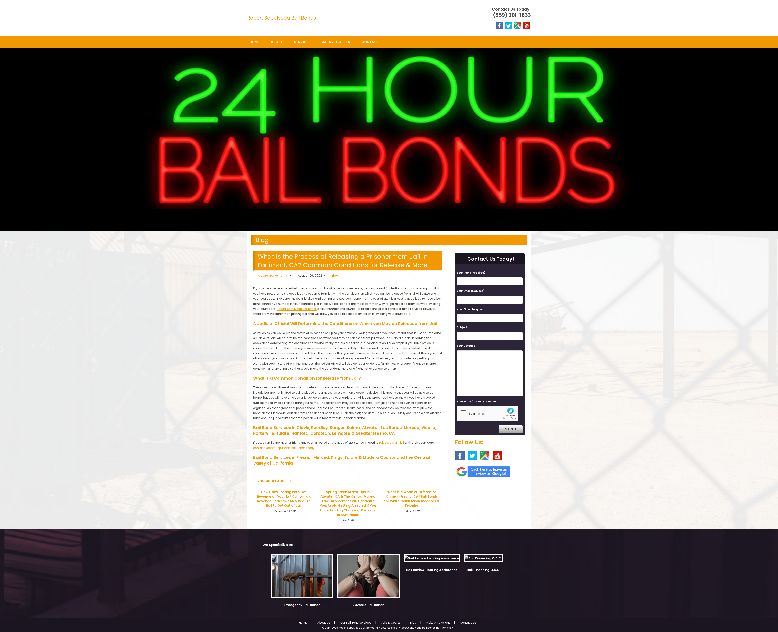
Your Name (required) (471, 272)
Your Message (466, 345)
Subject (462, 327)
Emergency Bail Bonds (302, 605)
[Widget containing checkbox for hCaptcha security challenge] (487, 413)
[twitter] (508, 25)
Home (303, 623)
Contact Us (468, 623)
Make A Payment (438, 623)
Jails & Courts (390, 623)
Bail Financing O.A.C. (483, 570)
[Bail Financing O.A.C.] (483, 560)
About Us (323, 623)
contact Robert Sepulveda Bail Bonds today (283, 448)
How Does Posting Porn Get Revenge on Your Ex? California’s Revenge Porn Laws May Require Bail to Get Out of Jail (284, 499)
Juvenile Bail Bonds (368, 605)
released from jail (391, 443)
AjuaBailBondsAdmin (273, 276)
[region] (389, 139)
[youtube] (527, 25)
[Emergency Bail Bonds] (302, 577)
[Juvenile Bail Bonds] (368, 577)
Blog (335, 276)
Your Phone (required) (471, 309)
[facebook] (499, 25)
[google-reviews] (483, 470)
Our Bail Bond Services (355, 623)
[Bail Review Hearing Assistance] (432, 560)
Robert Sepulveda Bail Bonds (281, 18)
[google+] (518, 25)
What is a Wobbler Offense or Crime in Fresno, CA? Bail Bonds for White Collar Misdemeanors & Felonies (411, 499)
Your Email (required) (471, 291)
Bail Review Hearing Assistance (431, 570)
